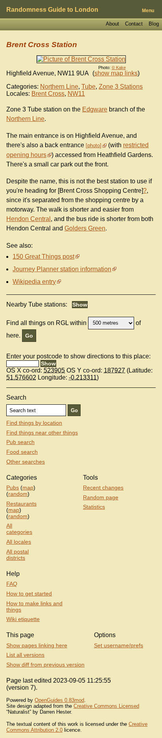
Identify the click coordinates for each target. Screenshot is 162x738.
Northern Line (59, 86)
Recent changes (103, 487)
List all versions (25, 655)
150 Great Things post (43, 256)
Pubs (12, 487)
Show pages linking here (36, 645)
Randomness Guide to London (52, 9)
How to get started (29, 593)
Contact (134, 24)
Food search (22, 452)
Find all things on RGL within (46, 322)
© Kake (119, 67)
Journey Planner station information (62, 269)
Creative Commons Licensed (106, 706)
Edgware (94, 109)
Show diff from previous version (45, 664)
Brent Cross (47, 93)
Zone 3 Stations (121, 86)
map (27, 487)
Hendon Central (28, 219)
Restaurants (21, 504)
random (18, 494)
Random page (100, 497)
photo (93, 145)
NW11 (76, 93)
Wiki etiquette (23, 619)
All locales (18, 542)
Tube (88, 86)
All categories (19, 528)
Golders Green (84, 228)
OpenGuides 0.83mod (59, 700)
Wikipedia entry (34, 281)
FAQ (11, 584)
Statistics (94, 507)
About (112, 24)
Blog (154, 24)
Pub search (20, 442)
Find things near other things (42, 432)
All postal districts (17, 554)
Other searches (25, 462)
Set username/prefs (118, 645)
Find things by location (34, 423)
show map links (116, 73)
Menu (148, 10)
